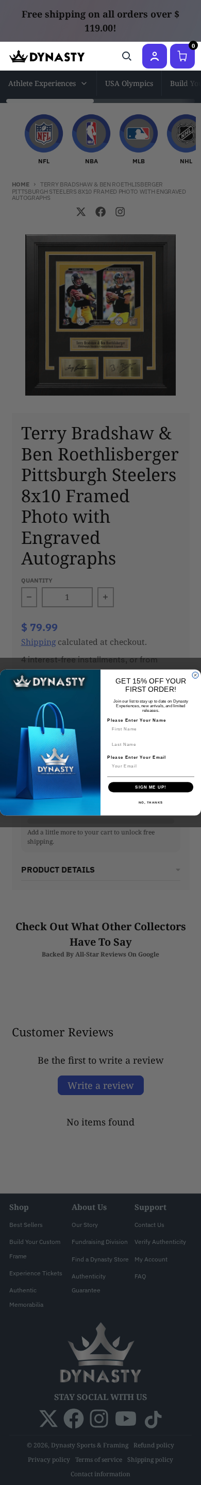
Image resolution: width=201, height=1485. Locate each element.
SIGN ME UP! (150, 787)
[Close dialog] (195, 675)
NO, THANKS (151, 803)
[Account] (154, 56)
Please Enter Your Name (136, 720)
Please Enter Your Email (136, 757)
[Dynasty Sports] (47, 56)
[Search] (126, 56)
